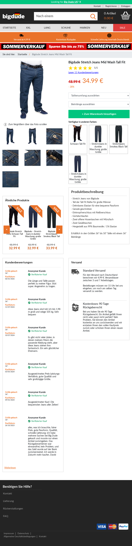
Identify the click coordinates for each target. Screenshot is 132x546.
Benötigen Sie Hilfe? (17, 486)
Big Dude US (71, 2)
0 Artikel (110, 13)
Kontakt (97, 6)
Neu (103, 28)
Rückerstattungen (13, 508)
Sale (122, 28)
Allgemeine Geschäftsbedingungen (19, 536)
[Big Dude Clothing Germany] (14, 16)
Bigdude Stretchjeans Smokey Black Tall (51, 233)
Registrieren (111, 6)
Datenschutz (23, 533)
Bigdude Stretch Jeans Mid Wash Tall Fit (52, 54)
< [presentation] (7, 229)
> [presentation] (59, 229)
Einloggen (125, 6)
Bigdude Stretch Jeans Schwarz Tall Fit (14, 233)
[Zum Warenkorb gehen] (125, 15)
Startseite (22, 54)
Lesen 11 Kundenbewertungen (83, 73)
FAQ (5, 516)
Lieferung (8, 501)
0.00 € (108, 18)
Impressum (9, 533)
